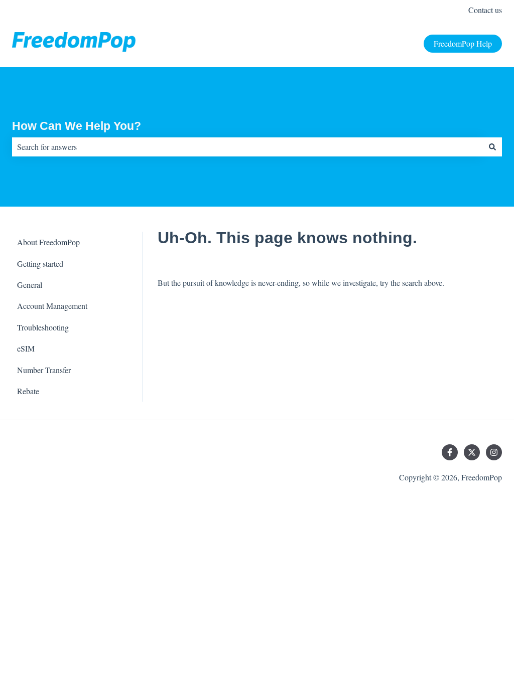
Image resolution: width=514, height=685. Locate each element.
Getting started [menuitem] (40, 263)
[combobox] (247, 146)
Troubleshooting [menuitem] (43, 327)
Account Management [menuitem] (52, 305)
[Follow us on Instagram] (494, 452)
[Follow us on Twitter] (472, 452)
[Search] (492, 146)
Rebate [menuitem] (28, 391)
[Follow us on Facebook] (450, 452)
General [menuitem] (29, 284)
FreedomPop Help (463, 43)
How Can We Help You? (76, 125)
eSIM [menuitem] (26, 348)
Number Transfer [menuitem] (44, 370)
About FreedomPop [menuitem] (48, 242)
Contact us (485, 10)
